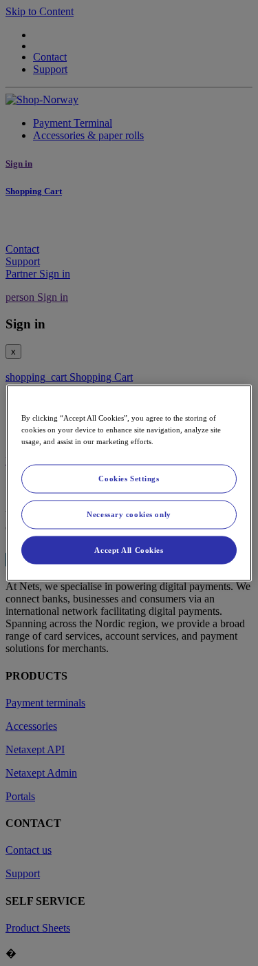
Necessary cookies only (129, 514)
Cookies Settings (128, 478)
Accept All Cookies (128, 549)
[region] (128, 483)
